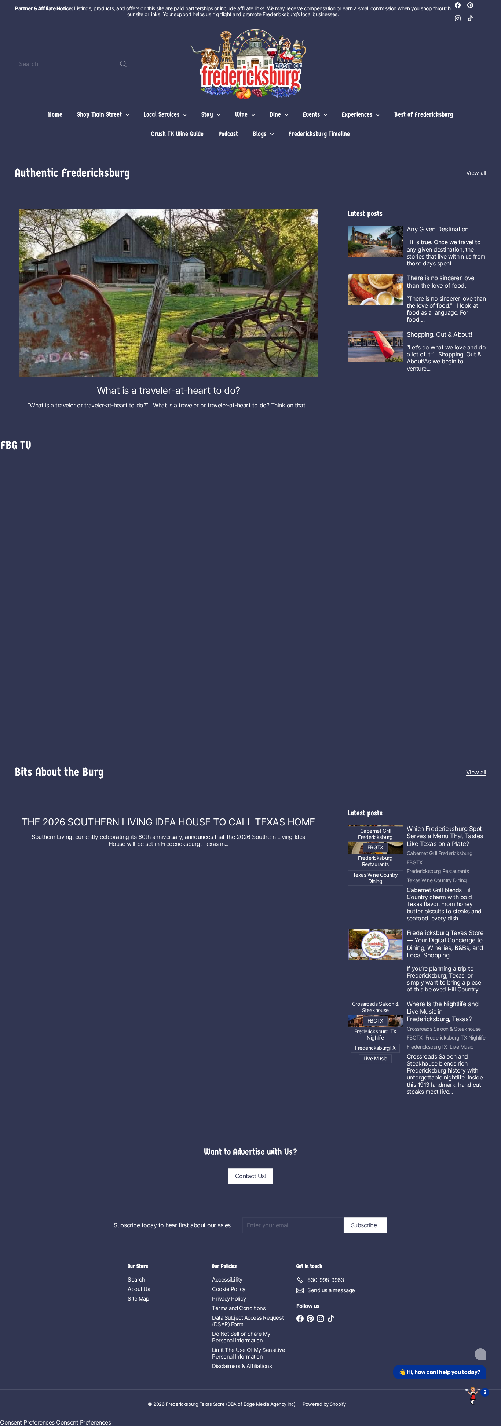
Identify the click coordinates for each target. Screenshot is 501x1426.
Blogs (260, 134)
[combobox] (73, 64)
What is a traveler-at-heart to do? (168, 390)
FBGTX (415, 862)
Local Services (162, 114)
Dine (276, 114)
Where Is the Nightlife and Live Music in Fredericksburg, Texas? (443, 1011)
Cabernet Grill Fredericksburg (439, 853)
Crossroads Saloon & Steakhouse (444, 1029)
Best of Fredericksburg (423, 114)
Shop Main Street (100, 114)
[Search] (123, 64)
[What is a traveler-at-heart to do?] (168, 293)
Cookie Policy (228, 1289)
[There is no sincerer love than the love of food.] (375, 289)
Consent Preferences (27, 1422)
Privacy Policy (229, 1298)
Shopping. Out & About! (439, 334)
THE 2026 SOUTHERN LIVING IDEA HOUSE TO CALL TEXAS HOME (168, 822)
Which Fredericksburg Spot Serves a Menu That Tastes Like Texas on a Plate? (445, 836)
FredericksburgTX (427, 1047)
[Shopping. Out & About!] (375, 346)
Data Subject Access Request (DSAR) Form (248, 1321)
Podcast (228, 134)
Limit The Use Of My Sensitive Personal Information (248, 1353)
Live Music (461, 1047)
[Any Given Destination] (375, 241)
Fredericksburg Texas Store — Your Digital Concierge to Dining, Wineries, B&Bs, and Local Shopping (445, 944)
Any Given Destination (438, 229)
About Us (139, 1289)
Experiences (358, 114)
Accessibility (227, 1279)
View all (476, 172)
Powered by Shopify (324, 1404)
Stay (208, 114)
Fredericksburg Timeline (319, 134)
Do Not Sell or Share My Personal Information (241, 1337)
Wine (242, 114)
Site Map (138, 1298)
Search (136, 1279)
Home (55, 114)
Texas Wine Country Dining (437, 880)
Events (312, 114)
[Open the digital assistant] (472, 1395)
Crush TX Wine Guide (177, 134)
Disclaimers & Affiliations (242, 1366)
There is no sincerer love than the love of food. (441, 281)
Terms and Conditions (239, 1308)
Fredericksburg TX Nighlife (455, 1038)
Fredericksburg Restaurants (438, 871)
